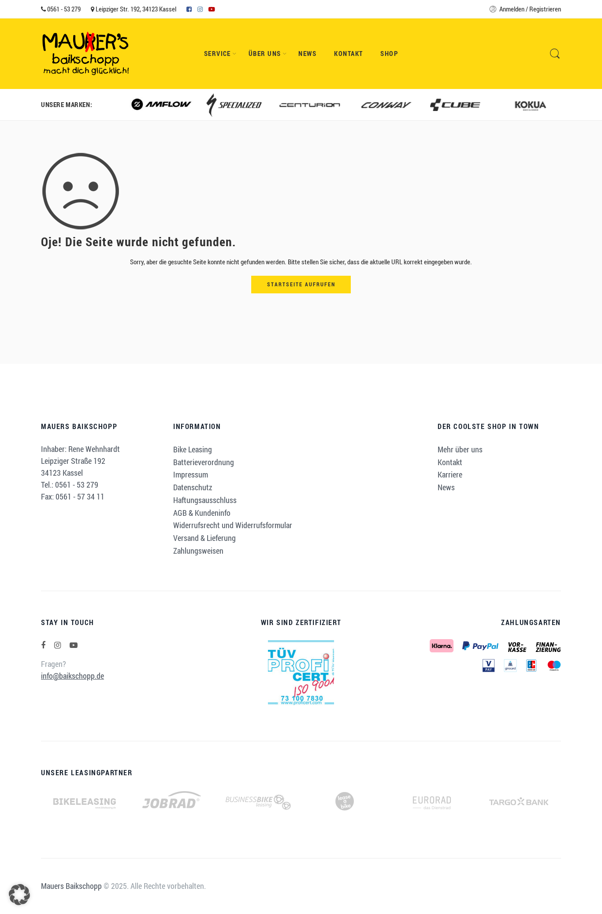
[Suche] (555, 53)
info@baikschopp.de (72, 675)
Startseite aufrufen (301, 284)
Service (217, 53)
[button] (19, 894)
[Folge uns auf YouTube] (74, 645)
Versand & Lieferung (204, 538)
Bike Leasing (192, 449)
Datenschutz (192, 487)
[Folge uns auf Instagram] (57, 645)
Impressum (190, 474)
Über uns (265, 53)
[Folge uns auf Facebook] (43, 645)
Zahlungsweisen (198, 550)
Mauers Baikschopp (71, 886)
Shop (389, 53)
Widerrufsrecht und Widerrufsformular (232, 525)
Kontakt (348, 53)
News (307, 53)
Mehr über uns (460, 449)
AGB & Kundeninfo (201, 512)
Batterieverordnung (203, 462)
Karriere (450, 474)
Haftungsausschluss (205, 500)
